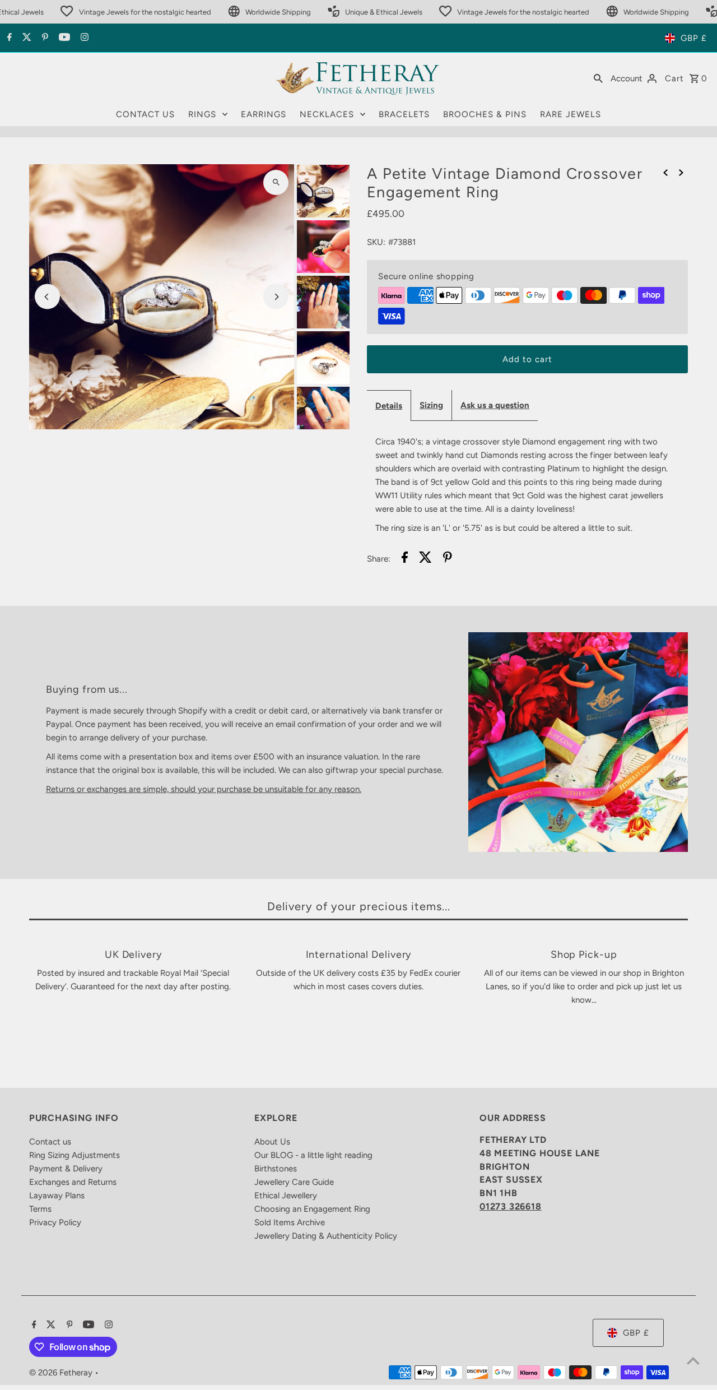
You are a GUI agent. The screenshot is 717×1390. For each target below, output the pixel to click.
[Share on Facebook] (405, 559)
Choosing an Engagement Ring (312, 1209)
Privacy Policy (55, 1222)
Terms (40, 1209)
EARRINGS (263, 114)
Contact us (50, 1142)
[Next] (275, 296)
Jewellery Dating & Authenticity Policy (325, 1236)
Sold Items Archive (289, 1222)
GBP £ (694, 38)
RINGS (202, 114)
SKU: (376, 242)
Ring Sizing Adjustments (74, 1155)
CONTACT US (145, 114)
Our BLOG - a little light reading (313, 1155)
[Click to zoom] (275, 182)
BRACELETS (404, 114)
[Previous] (47, 296)
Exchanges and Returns (73, 1182)
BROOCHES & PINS (485, 114)
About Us (272, 1142)
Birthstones (275, 1169)
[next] (681, 172)
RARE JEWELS (570, 114)
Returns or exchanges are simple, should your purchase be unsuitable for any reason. (203, 789)
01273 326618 (510, 1206)
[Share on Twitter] (425, 559)
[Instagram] (83, 38)
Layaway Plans (57, 1195)
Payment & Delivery (66, 1169)
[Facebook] (8, 38)
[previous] (665, 172)
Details (388, 406)
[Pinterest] (43, 38)
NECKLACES (327, 114)
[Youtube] (63, 38)
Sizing (431, 405)
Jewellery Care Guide (294, 1182)
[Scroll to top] (693, 1360)
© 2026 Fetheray (62, 1373)
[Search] (598, 78)
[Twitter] (25, 38)
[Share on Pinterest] (447, 559)
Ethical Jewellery (285, 1195)
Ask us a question (494, 405)
